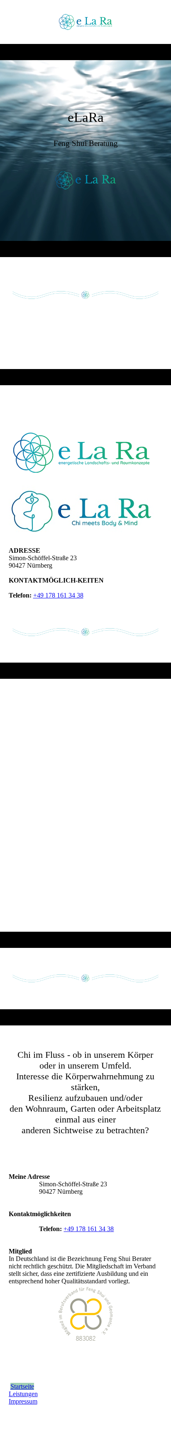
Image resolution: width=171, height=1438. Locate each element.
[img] (85, 21)
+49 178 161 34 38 (58, 595)
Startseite (22, 1386)
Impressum (23, 1401)
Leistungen (23, 1393)
